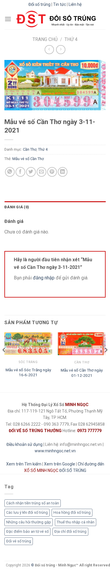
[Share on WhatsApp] (10, 172)
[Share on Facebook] (20, 172)
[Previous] (4, 362)
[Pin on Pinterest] (52, 172)
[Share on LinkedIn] (62, 172)
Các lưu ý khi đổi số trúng (27, 512)
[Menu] (7, 19)
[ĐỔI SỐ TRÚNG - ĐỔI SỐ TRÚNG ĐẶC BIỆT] (56, 19)
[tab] (55, 207)
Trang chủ (45, 39)
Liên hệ (75, 4)
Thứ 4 (71, 39)
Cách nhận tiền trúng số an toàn (32, 503)
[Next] (106, 362)
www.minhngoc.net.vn (55, 450)
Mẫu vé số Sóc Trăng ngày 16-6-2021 (28, 372)
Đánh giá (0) (16, 207)
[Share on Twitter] (31, 172)
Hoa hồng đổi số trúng (72, 512)
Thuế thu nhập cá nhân (75, 522)
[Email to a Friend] (41, 172)
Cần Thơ (29, 149)
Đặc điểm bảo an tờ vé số (27, 531)
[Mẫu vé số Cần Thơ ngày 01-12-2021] (82, 343)
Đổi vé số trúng (18, 541)
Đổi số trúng (39, 4)
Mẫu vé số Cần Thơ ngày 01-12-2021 (82, 373)
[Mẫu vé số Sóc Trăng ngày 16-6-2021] (28, 343)
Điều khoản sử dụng (24, 444)
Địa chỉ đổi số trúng (70, 531)
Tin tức (59, 4)
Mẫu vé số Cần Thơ (28, 159)
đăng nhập (44, 278)
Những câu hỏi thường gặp (28, 522)
